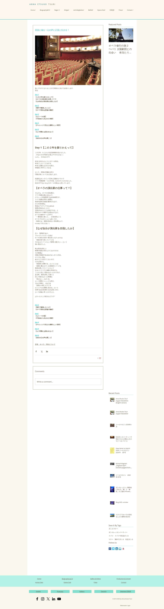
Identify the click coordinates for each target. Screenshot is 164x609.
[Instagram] (42, 599)
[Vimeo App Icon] (120, 548)
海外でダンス (119, 539)
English (38, 591)
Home (39, 579)
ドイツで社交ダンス (122, 536)
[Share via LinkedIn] (47, 351)
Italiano (81, 591)
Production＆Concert (124, 579)
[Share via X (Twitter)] (41, 351)
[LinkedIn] (53, 599)
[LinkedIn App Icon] (116, 548)
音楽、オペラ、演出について (45, 344)
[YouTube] (59, 599)
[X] (48, 599)
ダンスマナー (113, 529)
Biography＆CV (67, 579)
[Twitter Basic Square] (113, 548)
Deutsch (103, 591)
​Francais (60, 591)
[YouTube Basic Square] (123, 548)
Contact (123, 582)
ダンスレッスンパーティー (118, 532)
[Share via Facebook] (36, 351)
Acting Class (39, 582)
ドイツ (111, 536)
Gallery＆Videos (95, 579)
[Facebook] (37, 599)
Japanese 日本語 (125, 591)
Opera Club (67, 582)
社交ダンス (129, 539)
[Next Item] (130, 35)
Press (95, 582)
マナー (111, 539)
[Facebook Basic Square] (110, 548)
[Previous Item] (112, 35)
